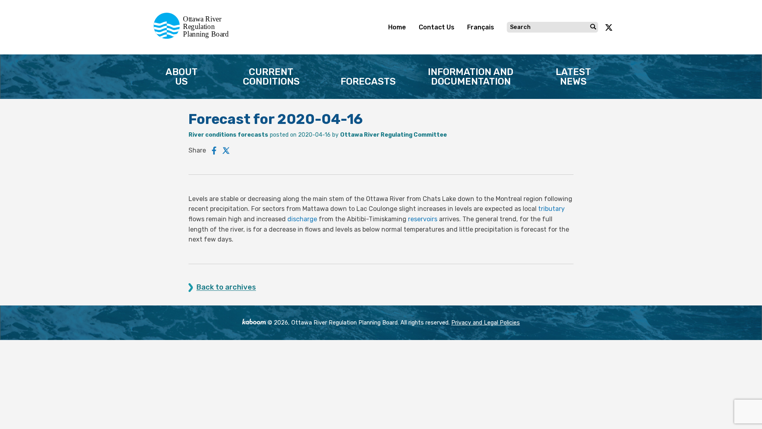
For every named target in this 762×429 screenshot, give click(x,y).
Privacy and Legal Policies (485, 322)
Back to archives (226, 287)
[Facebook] (214, 151)
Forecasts (368, 81)
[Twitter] (226, 151)
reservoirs (422, 219)
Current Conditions (271, 76)
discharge (302, 219)
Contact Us (436, 27)
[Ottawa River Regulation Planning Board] (193, 37)
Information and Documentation (471, 76)
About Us (181, 76)
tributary (551, 209)
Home (397, 27)
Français (480, 27)
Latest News (573, 76)
